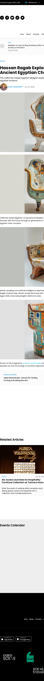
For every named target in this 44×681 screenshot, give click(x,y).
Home (2, 61)
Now (22, 34)
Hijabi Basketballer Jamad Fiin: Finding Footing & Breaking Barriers (20, 379)
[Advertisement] (22, 411)
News (28, 34)
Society (36, 34)
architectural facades (32, 363)
